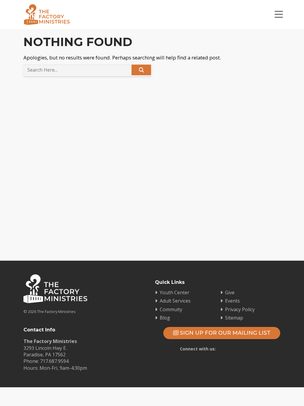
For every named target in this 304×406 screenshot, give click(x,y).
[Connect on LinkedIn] (272, 360)
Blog (165, 317)
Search (141, 69)
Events (232, 301)
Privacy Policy (240, 309)
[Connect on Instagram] (255, 360)
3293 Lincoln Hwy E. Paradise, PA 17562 (45, 351)
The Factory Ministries (46, 14)
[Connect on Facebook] (220, 360)
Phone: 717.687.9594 (46, 361)
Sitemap (234, 317)
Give (230, 292)
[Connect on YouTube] (237, 360)
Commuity (171, 309)
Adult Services (175, 301)
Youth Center (174, 292)
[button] (279, 14)
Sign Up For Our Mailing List (224, 333)
